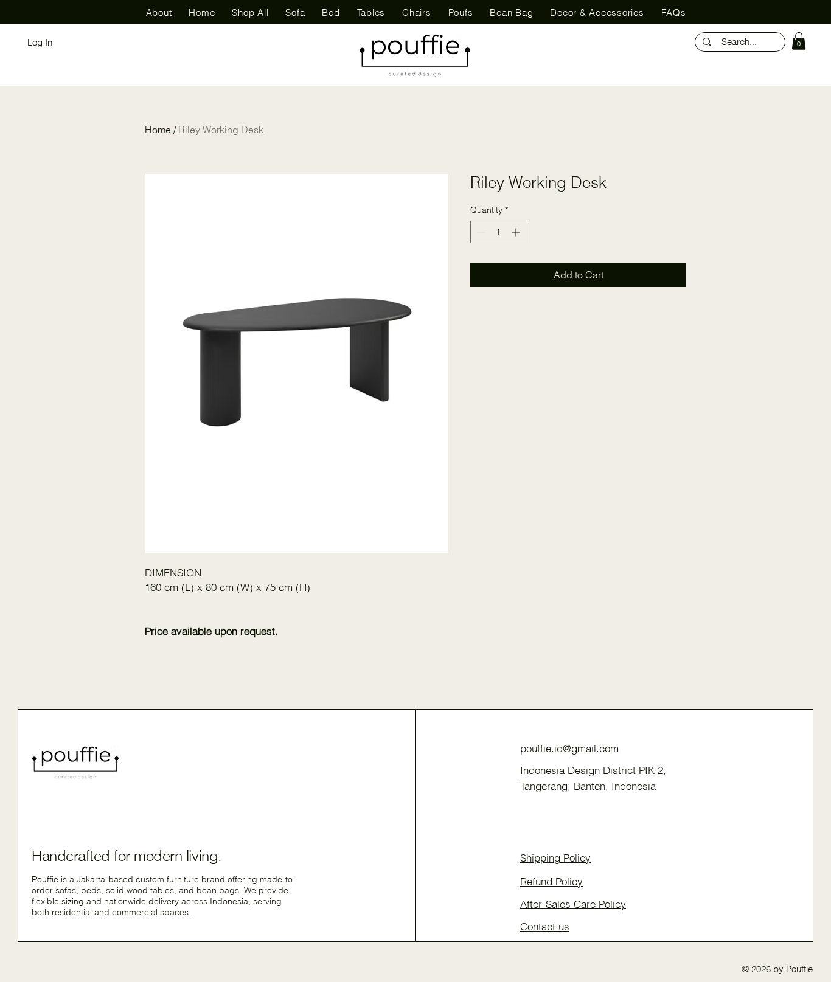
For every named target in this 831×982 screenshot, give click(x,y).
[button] (798, 41)
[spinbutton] (498, 232)
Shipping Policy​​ (555, 857)
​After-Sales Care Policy (573, 903)
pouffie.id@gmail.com (569, 748)
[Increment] (516, 232)
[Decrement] (479, 232)
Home (158, 129)
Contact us (544, 926)
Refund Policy (551, 881)
